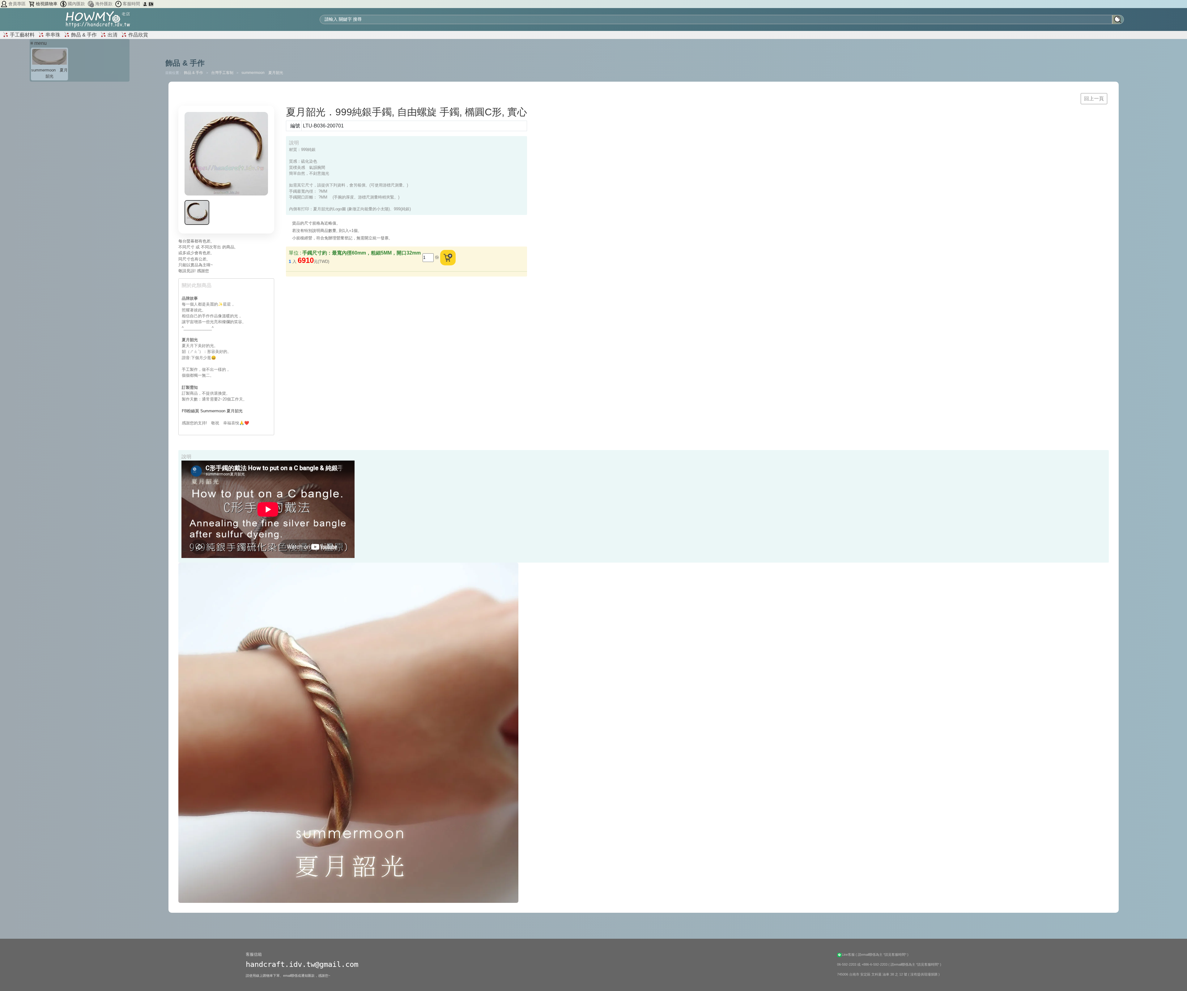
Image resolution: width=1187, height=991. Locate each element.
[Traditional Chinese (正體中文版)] (146, 4)
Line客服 (849, 954)
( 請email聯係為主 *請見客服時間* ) (882, 954)
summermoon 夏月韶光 (262, 73)
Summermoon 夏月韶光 (221, 411)
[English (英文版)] (151, 4)
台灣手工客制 (222, 73)
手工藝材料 (22, 34)
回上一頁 (1094, 98)
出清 (111, 34)
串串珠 (52, 34)
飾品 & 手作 (83, 34)
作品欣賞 (137, 34)
